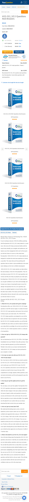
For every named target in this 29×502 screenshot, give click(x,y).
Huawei (8, 7)
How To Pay (4, 482)
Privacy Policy (4, 484)
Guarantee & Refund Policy (8, 479)
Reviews (14, 232)
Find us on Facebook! (8, 486)
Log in (9, 476)
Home (3, 7)
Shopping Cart (19, 476)
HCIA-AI (14, 7)
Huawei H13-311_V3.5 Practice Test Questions (12, 228)
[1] (19, 51)
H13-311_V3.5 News (6, 232)
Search (25, 11)
